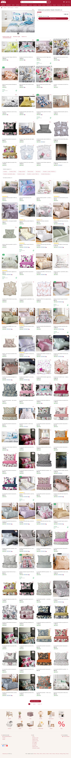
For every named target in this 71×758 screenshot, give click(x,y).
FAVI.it (51, 753)
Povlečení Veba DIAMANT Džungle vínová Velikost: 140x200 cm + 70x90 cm (50, 353)
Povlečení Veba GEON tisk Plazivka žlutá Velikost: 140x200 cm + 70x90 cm (50, 548)
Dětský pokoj (40, 728)
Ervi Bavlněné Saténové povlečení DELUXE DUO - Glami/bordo (31, 447)
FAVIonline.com (5, 753)
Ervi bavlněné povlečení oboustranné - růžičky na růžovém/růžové (49, 493)
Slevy (61, 728)
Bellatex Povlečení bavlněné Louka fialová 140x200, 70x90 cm (30, 493)
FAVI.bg (61, 753)
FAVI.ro (41, 753)
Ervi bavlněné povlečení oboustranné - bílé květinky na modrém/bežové (50, 645)
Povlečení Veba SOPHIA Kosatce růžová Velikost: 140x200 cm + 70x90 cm (32, 326)
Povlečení (16, 7)
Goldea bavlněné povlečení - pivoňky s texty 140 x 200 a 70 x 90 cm (49, 197)
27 (16, 476)
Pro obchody (34, 743)
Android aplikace (66, 736)
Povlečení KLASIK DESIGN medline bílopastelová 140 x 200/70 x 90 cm (50, 162)
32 (16, 554)
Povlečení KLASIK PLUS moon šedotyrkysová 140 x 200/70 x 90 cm (31, 162)
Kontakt (3, 737)
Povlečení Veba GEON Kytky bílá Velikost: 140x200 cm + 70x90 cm (49, 244)
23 (33, 582)
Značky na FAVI (35, 739)
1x (58, 219)
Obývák (20, 728)
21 (16, 227)
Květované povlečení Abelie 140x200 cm (9, 447)
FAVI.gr (64, 753)
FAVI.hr (47, 753)
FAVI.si (67, 753)
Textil (30, 718)
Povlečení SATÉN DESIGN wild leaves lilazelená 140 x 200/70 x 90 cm (15, 622)
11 (16, 628)
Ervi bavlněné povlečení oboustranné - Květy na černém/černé (13, 139)
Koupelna (9, 728)
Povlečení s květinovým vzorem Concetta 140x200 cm (12, 111)
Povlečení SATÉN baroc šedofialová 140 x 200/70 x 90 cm (30, 622)
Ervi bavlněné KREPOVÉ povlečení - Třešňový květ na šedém (48, 571)
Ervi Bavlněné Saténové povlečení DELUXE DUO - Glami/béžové (31, 470)
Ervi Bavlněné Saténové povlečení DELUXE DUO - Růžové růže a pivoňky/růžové (34, 669)
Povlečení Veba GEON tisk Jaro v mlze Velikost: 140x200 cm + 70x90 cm (32, 548)
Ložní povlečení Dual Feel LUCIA (25, 197)
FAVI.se (53, 753)
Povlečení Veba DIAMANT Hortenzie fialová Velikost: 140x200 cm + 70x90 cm (33, 353)
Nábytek (9, 718)
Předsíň (51, 728)
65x (7, 196)
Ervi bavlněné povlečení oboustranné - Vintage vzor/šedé (47, 423)
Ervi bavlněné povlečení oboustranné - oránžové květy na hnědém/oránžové (51, 669)
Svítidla (40, 718)
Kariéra (3, 739)
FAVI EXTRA (34, 745)
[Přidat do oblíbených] (16, 40)
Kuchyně (61, 718)
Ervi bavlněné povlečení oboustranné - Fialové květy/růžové (30, 271)
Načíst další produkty (35, 701)
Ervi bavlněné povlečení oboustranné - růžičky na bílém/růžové (14, 470)
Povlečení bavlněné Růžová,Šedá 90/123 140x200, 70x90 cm (47, 326)
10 (16, 180)
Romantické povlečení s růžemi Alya (26, 423)
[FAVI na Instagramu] (4, 745)
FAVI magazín (34, 742)
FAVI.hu (44, 753)
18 (50, 628)
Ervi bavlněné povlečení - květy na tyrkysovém (45, 692)
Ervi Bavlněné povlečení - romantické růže (44, 599)
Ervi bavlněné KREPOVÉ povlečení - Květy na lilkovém (47, 470)
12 (16, 652)
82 (33, 254)
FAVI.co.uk (58, 753)
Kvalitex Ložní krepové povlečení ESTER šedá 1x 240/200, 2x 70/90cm (15, 353)
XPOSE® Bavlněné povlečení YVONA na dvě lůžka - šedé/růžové (14, 197)
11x (24, 219)
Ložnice (5, 7)
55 (50, 180)
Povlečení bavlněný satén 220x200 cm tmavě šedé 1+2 (47, 139)
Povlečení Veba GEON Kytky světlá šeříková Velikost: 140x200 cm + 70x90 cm (33, 521)
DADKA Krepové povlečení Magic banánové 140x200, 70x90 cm (48, 57)
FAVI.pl (38, 753)
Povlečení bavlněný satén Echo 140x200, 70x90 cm (46, 111)
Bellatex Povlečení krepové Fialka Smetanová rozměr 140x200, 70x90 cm (32, 244)
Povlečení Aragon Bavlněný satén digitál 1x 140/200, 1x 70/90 (30, 139)
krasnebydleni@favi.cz (7, 736)
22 (33, 675)
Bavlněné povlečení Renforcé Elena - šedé (10, 571)
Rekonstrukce (51, 718)
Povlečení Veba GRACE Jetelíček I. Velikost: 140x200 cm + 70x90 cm (14, 548)
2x (24, 492)
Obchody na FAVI (35, 737)
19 (16, 453)
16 (33, 40)
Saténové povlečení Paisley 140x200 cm (9, 57)
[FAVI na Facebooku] (3, 745)
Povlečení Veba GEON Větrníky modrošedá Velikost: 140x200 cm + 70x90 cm (16, 692)
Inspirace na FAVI (35, 740)
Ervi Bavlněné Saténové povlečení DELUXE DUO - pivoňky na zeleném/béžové (33, 692)
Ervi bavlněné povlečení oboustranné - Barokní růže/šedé (13, 669)
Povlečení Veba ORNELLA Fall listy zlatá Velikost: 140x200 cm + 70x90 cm (50, 271)
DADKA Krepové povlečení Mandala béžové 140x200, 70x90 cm (13, 84)
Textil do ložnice (10, 7)
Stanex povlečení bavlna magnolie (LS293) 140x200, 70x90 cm (13, 271)
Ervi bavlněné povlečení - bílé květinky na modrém (11, 400)
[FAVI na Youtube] (7, 745)
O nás (33, 736)
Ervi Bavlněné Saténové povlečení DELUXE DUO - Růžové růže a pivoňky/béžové (17, 645)
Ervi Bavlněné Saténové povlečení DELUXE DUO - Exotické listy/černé (49, 622)
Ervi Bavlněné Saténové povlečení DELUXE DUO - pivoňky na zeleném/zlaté (33, 645)
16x (41, 219)
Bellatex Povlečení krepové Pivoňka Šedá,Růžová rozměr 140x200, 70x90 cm (33, 571)
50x (58, 196)
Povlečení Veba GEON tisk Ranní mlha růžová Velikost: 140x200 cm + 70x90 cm (51, 521)
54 (33, 180)
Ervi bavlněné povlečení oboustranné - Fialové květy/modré (13, 493)
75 (33, 383)
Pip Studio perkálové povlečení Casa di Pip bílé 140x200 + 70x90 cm (49, 447)
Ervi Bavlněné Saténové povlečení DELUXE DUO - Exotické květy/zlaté (15, 162)
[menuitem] (3, 5)
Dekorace (20, 718)
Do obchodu (54, 18)
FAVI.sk (35, 753)
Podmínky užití (35, 746)
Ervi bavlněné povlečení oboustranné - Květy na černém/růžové (31, 400)
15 (16, 94)
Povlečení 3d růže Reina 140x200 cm (26, 57)
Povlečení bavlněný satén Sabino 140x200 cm (27, 111)
